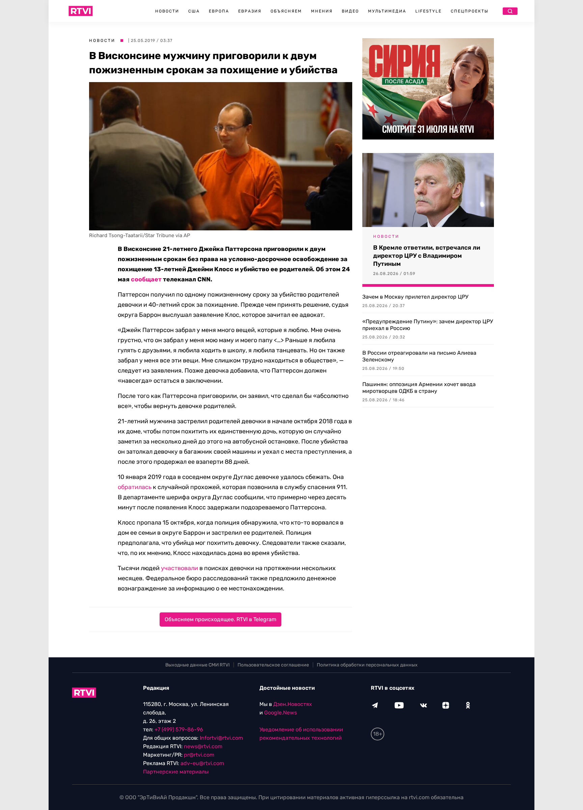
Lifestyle (428, 11)
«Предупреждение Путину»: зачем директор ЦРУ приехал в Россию (427, 324)
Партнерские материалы (176, 771)
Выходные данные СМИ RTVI (197, 665)
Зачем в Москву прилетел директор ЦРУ (415, 297)
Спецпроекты (470, 11)
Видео (350, 11)
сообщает (146, 279)
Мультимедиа (387, 11)
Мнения (322, 11)
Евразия (249, 11)
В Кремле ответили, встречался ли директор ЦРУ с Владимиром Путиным (426, 256)
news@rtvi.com (203, 746)
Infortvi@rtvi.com (221, 738)
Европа (219, 11)
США (194, 11)
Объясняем (286, 11)
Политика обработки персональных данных (367, 665)
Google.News (280, 712)
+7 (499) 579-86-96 (179, 729)
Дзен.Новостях (292, 704)
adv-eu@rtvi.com (202, 763)
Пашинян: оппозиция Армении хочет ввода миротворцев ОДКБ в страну (419, 387)
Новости (167, 11)
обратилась (134, 487)
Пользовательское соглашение (273, 665)
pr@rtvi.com (199, 755)
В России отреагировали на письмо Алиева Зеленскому (419, 356)
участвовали (179, 568)
